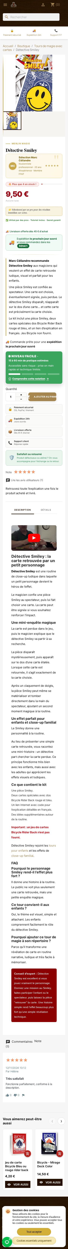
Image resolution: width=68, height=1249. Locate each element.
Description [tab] (22, 510)
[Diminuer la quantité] (21, 399)
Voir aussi (17, 1184)
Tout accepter (34, 1231)
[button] (34, 538)
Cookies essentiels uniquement (34, 1240)
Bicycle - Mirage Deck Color (48, 1164)
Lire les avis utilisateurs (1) (26, 480)
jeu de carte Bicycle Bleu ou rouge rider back (16, 1166)
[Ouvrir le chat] (7, 1242)
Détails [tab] (46, 510)
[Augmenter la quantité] (21, 394)
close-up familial (22, 856)
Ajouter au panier (42, 397)
